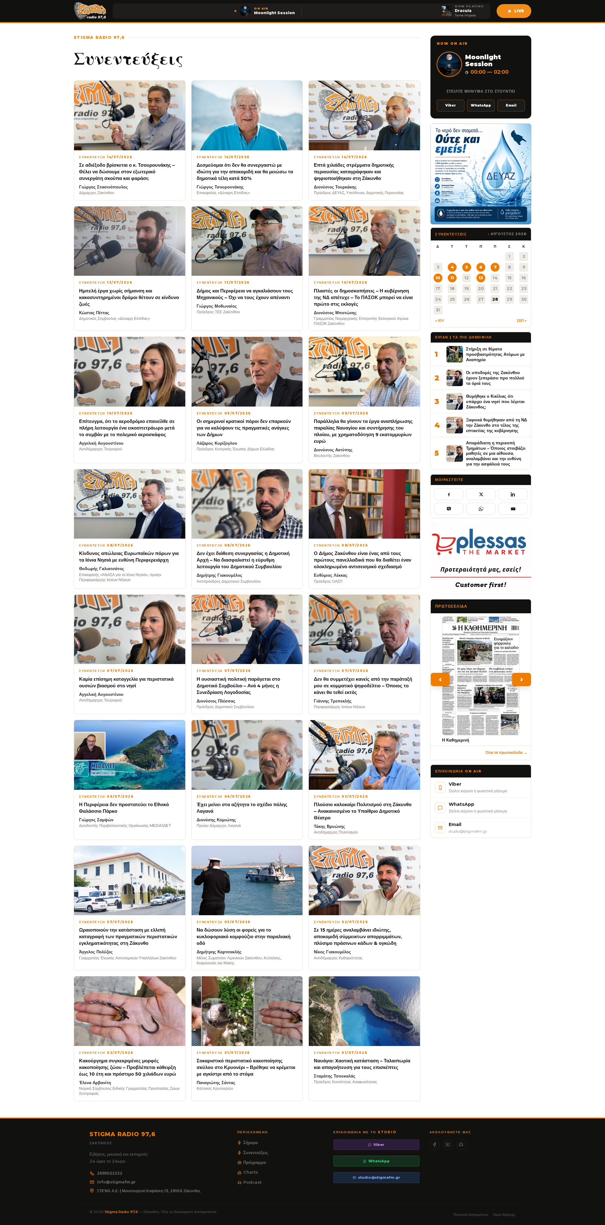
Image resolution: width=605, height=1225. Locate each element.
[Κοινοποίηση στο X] (481, 494)
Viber (450, 105)
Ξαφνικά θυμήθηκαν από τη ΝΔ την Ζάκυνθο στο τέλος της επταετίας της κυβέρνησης (496, 425)
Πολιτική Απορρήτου (470, 1214)
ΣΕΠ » (522, 320)
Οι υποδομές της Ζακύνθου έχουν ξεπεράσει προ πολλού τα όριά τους (495, 377)
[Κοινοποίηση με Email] (513, 509)
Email (511, 105)
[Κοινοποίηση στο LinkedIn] (513, 494)
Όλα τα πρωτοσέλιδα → (506, 752)
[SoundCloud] (461, 1144)
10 (437, 277)
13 (481, 277)
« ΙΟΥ (439, 320)
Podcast (252, 1182)
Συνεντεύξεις (255, 1152)
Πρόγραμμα (254, 1162)
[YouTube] (448, 1144)
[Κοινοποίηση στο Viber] (449, 509)
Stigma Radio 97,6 (122, 1212)
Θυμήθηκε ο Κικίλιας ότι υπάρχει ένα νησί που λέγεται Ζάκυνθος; (495, 401)
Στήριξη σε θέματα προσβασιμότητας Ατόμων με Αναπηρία (495, 354)
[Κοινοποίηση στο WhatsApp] (481, 509)
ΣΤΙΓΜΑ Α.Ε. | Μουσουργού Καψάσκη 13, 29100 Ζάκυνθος (148, 1190)
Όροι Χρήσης (504, 1214)
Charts (250, 1172)
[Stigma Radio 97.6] (90, 11)
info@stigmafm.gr (116, 1182)
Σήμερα (250, 1142)
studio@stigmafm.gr (379, 1177)
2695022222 (109, 1173)
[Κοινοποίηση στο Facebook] (449, 494)
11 (452, 277)
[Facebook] (434, 1144)
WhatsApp (481, 105)
